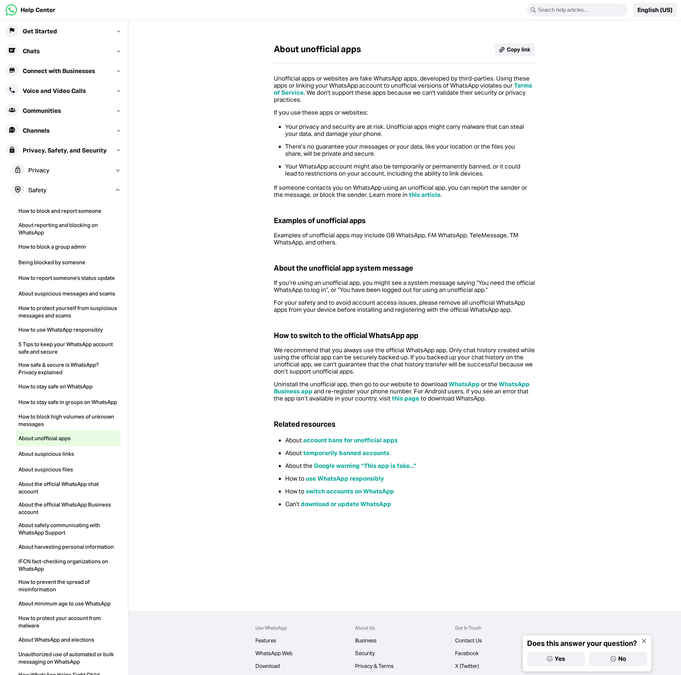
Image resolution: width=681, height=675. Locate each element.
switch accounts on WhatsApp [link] (350, 491)
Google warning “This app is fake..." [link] (365, 466)
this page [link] (405, 398)
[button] (655, 10)
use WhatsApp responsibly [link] (345, 478)
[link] (30, 10)
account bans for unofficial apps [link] (350, 440)
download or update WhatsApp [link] (346, 504)
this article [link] (425, 195)
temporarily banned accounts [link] (346, 453)
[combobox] (581, 10)
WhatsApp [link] (464, 384)
